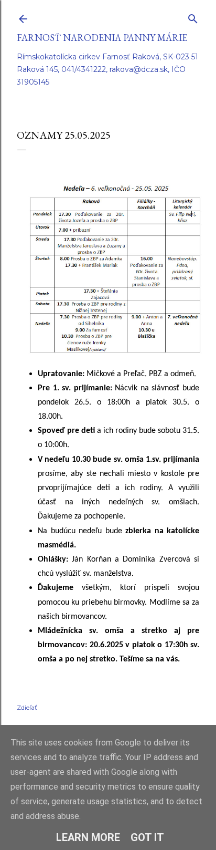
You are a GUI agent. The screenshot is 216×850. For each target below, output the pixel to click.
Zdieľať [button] (27, 707)
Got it (147, 837)
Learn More (88, 837)
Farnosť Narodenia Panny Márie (102, 38)
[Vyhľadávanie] (193, 16)
